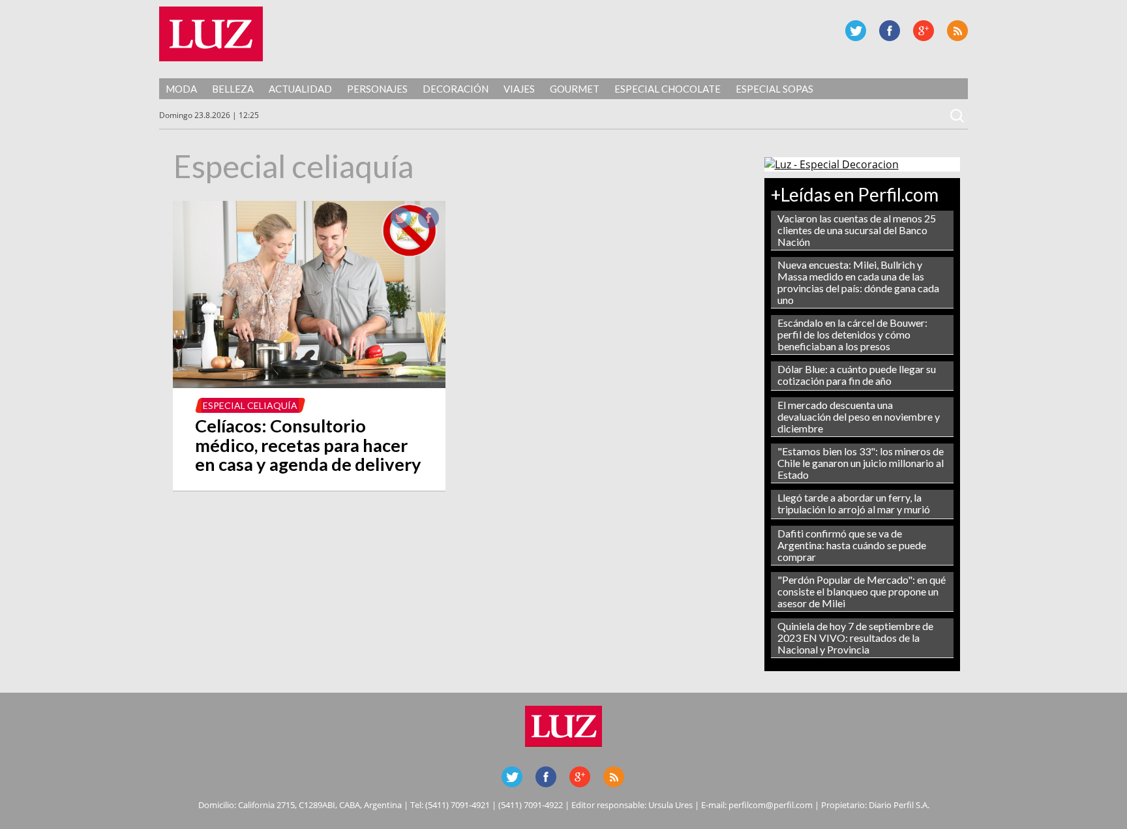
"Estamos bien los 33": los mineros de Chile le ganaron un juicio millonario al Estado (860, 463)
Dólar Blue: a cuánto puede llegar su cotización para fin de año (856, 375)
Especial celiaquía (250, 405)
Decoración (455, 89)
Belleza (233, 89)
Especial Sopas (774, 89)
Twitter (855, 30)
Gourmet (574, 89)
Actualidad (300, 89)
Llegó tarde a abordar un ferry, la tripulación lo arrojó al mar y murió (853, 503)
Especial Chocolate (667, 89)
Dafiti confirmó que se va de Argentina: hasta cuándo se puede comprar (851, 545)
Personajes (377, 89)
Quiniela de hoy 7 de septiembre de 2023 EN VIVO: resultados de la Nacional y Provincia (855, 638)
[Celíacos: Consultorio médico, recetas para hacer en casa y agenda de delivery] (309, 384)
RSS (957, 30)
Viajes (519, 89)
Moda (181, 89)
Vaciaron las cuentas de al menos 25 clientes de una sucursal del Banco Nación (856, 230)
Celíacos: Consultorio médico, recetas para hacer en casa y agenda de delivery (308, 445)
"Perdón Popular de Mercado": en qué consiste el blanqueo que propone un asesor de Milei (861, 591)
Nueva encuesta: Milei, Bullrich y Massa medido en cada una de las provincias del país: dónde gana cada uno (858, 282)
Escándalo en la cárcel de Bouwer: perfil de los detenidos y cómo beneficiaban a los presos (852, 334)
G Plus (923, 30)
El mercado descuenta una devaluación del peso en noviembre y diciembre (858, 416)
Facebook (889, 30)
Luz (211, 34)
